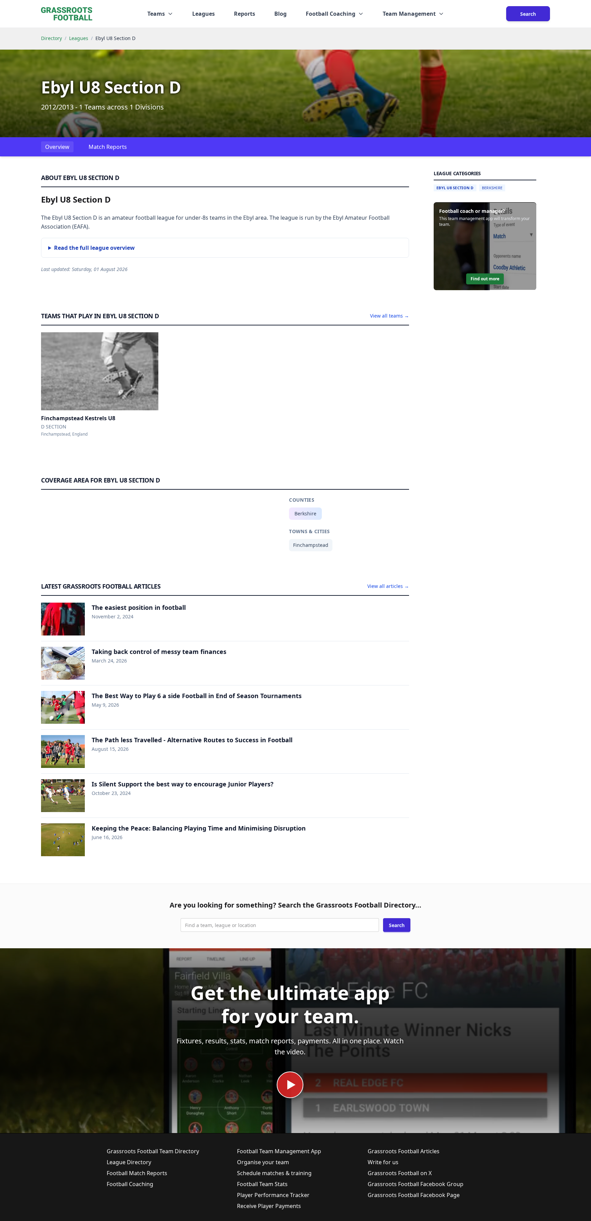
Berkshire (305, 513)
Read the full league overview (94, 248)
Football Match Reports (137, 1173)
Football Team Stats (262, 1184)
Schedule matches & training (274, 1173)
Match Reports (108, 147)
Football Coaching (130, 1184)
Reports (244, 13)
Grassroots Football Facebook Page (414, 1195)
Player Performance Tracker (273, 1195)
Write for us (383, 1162)
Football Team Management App (279, 1151)
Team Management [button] (409, 13)
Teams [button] (156, 13)
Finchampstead (310, 545)
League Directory (129, 1162)
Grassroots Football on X (400, 1173)
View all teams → (389, 315)
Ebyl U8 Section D (455, 187)
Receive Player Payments (269, 1206)
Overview (57, 147)
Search (528, 14)
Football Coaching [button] (330, 13)
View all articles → (388, 586)
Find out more (485, 279)
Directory (51, 38)
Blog (280, 13)
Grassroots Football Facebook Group (415, 1184)
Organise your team (263, 1162)
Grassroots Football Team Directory (153, 1151)
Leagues (203, 13)
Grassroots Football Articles (403, 1151)
